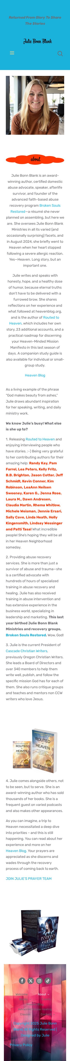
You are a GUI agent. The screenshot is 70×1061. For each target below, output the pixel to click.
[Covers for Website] (35, 723)
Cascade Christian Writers (26, 651)
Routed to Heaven (40, 439)
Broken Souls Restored (26, 635)
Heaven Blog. (16, 851)
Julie (45, 1035)
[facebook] (22, 980)
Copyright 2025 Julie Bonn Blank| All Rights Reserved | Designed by (35, 1029)
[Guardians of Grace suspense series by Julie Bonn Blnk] (35, 903)
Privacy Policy (21, 1045)
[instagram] (39, 980)
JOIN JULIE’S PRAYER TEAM (29, 878)
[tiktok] (48, 980)
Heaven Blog (35, 375)
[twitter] (30, 980)
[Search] (60, 53)
